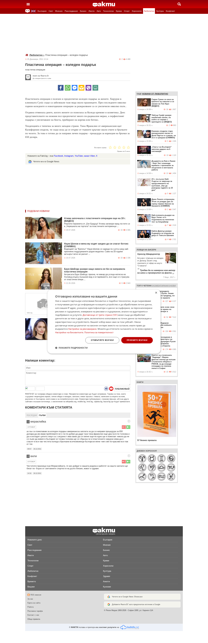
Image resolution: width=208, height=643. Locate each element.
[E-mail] (81, 88)
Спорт (127, 11)
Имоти (92, 11)
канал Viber (89, 156)
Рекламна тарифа (35, 611)
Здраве (106, 576)
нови (173, 286)
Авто (99, 11)
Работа (30, 607)
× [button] (156, 293)
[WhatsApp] (67, 88)
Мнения (59, 11)
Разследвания (71, 11)
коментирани (160, 286)
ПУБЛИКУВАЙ (122, 389)
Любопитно (149, 11)
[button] (71, 347)
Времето (31, 581)
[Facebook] (61, 88)
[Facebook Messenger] (74, 88)
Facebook (58, 156)
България (42, 11)
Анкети (106, 581)
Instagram (69, 156)
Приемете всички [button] (137, 340)
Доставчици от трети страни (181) (100, 315)
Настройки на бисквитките (69, 332)
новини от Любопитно (155, 94)
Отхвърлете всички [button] (102, 340)
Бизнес (83, 11)
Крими (119, 11)
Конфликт (170, 11)
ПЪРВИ (42, 415)
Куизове (107, 586)
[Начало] (104, 4)
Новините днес (34, 539)
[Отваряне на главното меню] (28, 4)
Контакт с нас (33, 615)
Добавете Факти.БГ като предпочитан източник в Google (136, 604)
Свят (51, 11)
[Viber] (88, 88)
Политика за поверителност (98, 332)
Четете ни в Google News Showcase (127, 597)
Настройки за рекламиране (82, 329)
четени (147, 286)
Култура (160, 11)
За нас (30, 599)
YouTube (79, 156)
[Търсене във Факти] (179, 4)
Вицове (31, 586)
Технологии (108, 11)
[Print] (95, 88)
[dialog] (104, 321)
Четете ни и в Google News (46, 161)
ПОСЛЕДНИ (32, 415)
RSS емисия (36, 595)
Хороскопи (137, 11)
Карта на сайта (33, 603)
